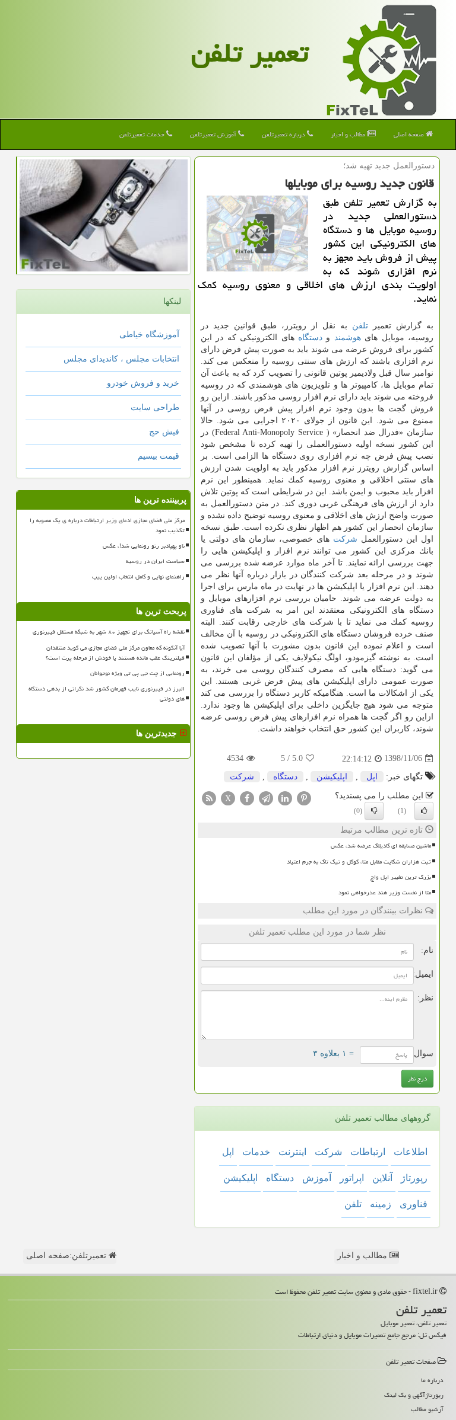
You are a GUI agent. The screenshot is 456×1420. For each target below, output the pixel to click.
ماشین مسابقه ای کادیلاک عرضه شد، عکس (381, 846)
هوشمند (347, 337)
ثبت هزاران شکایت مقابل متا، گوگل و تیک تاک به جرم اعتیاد (359, 862)
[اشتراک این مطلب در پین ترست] (304, 797)
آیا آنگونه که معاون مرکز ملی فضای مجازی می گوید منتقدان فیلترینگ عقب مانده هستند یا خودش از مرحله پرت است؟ (115, 653)
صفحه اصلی (410, 134)
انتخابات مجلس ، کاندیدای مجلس (121, 358)
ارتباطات (367, 1152)
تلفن (360, 325)
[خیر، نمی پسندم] (374, 811)
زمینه (380, 1204)
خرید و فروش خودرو (143, 383)
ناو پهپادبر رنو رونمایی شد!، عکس (144, 546)
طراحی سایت (155, 407)
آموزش (316, 1178)
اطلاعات (411, 1152)
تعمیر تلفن (250, 52)
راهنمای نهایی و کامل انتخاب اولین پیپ (138, 577)
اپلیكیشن (331, 776)
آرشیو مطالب (427, 1409)
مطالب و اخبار (349, 134)
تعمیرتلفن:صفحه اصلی (67, 1255)
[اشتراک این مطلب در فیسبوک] (247, 797)
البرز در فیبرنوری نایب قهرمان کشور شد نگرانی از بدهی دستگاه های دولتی (106, 694)
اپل (372, 776)
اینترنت (292, 1152)
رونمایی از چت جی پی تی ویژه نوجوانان (137, 673)
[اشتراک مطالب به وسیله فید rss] (209, 797)
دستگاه (310, 337)
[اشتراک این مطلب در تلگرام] (266, 797)
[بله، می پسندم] (423, 811)
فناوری (414, 1204)
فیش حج (164, 431)
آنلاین (382, 1178)
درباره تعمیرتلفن (284, 134)
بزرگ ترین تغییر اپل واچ (400, 877)
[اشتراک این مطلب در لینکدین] (285, 797)
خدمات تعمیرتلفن (142, 134)
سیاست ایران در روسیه (155, 561)
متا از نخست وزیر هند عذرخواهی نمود (384, 892)
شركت (345, 539)
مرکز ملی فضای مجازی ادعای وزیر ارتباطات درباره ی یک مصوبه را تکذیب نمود (107, 525)
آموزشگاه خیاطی (149, 334)
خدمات (256, 1152)
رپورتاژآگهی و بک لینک (414, 1395)
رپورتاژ (414, 1178)
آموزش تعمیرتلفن (214, 134)
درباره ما (432, 1380)
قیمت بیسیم (158, 456)
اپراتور (352, 1178)
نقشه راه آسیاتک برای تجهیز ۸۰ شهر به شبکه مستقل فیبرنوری (109, 632)
